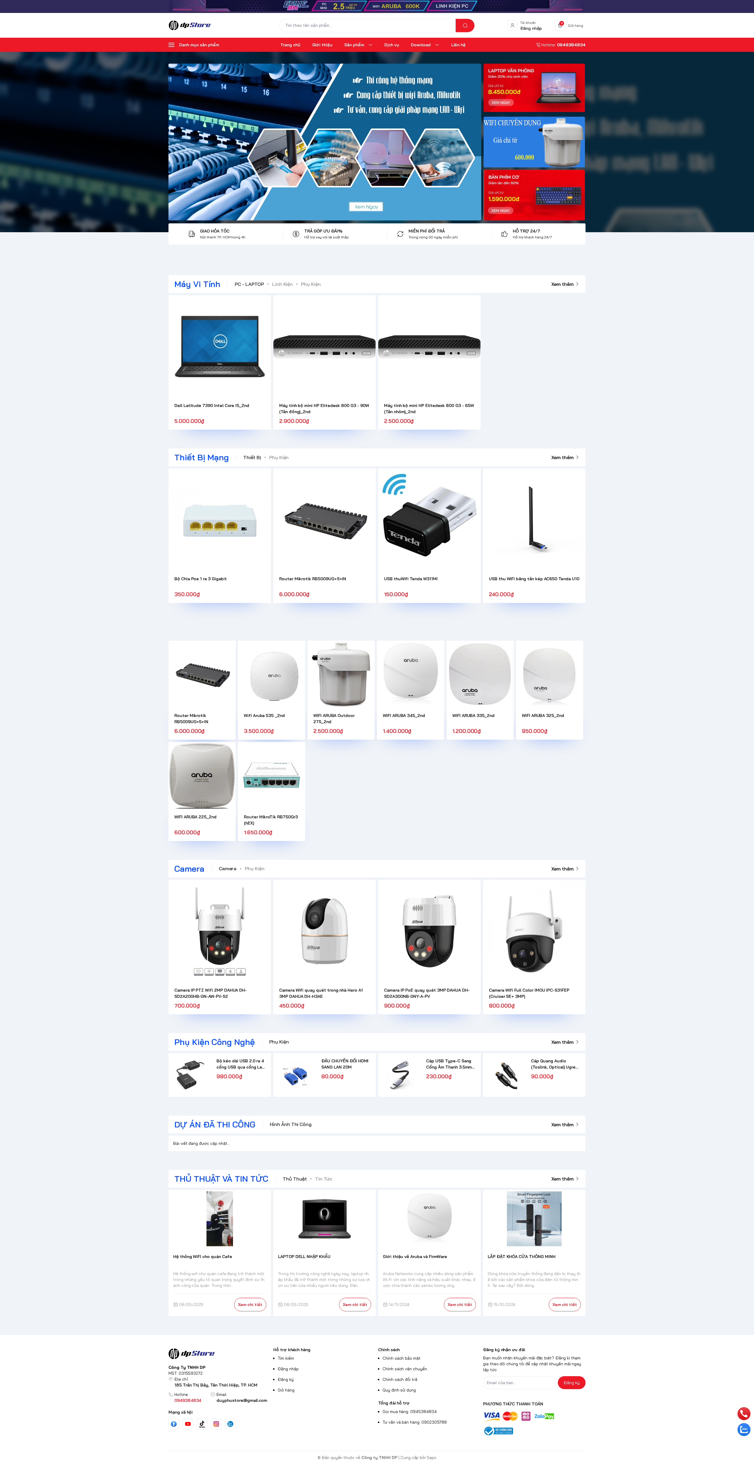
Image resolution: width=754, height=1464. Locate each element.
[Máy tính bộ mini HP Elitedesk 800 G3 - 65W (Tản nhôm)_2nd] (429, 346)
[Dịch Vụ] (324, 142)
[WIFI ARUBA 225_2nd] (202, 775)
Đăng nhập (288, 1368)
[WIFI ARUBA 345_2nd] (410, 674)
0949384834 (187, 1400)
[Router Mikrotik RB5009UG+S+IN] (324, 520)
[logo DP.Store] (219, 1354)
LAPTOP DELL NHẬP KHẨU (304, 1256)
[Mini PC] (534, 195)
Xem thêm (562, 284)
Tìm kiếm (286, 1358)
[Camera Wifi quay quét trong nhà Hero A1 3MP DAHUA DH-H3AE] (324, 931)
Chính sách (389, 1349)
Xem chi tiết (250, 1304)
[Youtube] (188, 1424)
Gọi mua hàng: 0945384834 (410, 1411)
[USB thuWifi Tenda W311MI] (429, 520)
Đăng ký (286, 1379)
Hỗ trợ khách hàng (291, 1349)
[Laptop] (534, 89)
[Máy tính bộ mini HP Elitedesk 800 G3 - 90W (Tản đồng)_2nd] (324, 346)
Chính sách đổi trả (400, 1379)
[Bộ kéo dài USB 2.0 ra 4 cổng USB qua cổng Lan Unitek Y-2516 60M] (190, 1075)
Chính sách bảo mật (402, 1358)
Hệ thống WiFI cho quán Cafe (202, 1256)
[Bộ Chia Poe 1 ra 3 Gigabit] (219, 520)
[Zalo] (230, 1424)
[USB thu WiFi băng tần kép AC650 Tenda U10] (534, 520)
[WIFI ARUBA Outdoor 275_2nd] (341, 674)
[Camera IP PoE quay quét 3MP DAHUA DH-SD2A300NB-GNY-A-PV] (429, 931)
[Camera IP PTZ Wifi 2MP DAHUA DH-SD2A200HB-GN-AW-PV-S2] (219, 931)
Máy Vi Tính (197, 284)
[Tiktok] (202, 1424)
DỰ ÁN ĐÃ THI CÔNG (214, 1124)
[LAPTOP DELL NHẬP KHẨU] (324, 1218)
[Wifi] (377, 6)
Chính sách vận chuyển (405, 1368)
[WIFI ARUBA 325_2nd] (549, 674)
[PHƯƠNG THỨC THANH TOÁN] (534, 1416)
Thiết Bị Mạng (201, 457)
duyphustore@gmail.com (241, 1400)
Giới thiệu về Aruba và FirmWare (415, 1256)
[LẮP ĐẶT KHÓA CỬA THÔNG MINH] (534, 1218)
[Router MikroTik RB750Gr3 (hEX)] (271, 775)
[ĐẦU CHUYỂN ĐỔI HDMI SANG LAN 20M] (295, 1075)
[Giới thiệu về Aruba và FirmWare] (429, 1218)
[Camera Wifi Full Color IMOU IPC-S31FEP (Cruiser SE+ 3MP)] (534, 931)
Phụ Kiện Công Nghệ (214, 1042)
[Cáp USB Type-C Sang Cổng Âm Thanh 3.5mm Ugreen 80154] (400, 1075)
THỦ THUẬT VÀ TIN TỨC (221, 1178)
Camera (189, 868)
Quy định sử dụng (399, 1390)
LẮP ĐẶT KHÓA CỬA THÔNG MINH (521, 1256)
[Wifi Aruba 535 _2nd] (271, 674)
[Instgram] (216, 1424)
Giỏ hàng (286, 1390)
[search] (465, 25)
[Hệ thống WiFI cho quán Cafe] (220, 1218)
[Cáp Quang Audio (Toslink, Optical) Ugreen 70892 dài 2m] (505, 1075)
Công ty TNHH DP (379, 1457)
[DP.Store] (189, 25)
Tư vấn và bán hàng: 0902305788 (415, 1422)
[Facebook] (174, 1424)
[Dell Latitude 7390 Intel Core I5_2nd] (219, 346)
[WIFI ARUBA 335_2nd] (480, 674)
